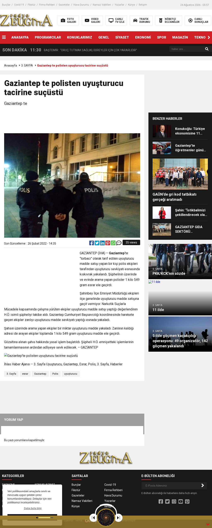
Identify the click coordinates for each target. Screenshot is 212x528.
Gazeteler (64, 4)
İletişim (143, 4)
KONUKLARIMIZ (79, 37)
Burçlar (6, 4)
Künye (131, 4)
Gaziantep (40, 373)
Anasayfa (10, 65)
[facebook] (92, 244)
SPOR (161, 37)
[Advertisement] (79, 120)
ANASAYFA (20, 37)
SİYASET (122, 37)
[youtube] (180, 502)
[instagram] (174, 502)
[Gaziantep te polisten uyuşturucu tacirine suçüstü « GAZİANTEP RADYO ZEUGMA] (26, 20)
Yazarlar (119, 4)
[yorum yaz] (119, 244)
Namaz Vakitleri (102, 4)
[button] (209, 37)
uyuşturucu (70, 373)
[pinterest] (108, 244)
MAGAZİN (180, 37)
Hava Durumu (81, 4)
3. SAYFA (27, 65)
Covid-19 (19, 4)
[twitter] (97, 244)
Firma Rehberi (47, 4)
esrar (25, 373)
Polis (55, 373)
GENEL (103, 37)
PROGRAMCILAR (48, 37)
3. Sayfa (11, 373)
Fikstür (31, 4)
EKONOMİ (143, 37)
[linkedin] (102, 244)
